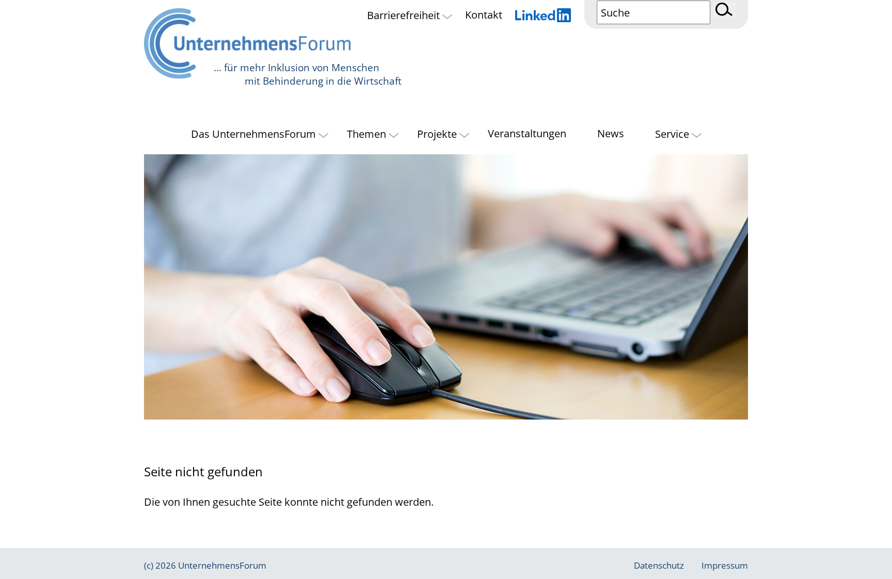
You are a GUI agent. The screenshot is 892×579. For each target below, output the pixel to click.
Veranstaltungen (527, 133)
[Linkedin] (543, 16)
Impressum (725, 565)
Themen (368, 134)
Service (673, 134)
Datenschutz (659, 565)
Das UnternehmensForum (254, 134)
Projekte (438, 134)
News (610, 133)
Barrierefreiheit (404, 15)
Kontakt (483, 15)
